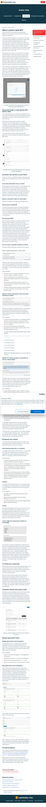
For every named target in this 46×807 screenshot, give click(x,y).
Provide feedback (37, 54)
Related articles (37, 56)
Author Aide (26, 16)
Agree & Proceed (37, 411)
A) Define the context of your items (38, 37)
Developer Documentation (37, 16)
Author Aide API (11, 27)
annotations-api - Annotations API (10, 787)
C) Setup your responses (36, 43)
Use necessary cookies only (22, 411)
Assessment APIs (8, 16)
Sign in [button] (43, 2)
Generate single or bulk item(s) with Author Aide (39, 32)
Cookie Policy (19, 404)
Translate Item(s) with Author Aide (38, 47)
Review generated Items (37, 51)
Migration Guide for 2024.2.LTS (9, 785)
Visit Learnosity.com (38, 800)
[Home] (8, 2)
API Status (24, 800)
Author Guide (18, 800)
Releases (24, 20)
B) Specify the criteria (38, 40)
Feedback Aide (17, 16)
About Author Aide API (7, 781)
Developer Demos (9, 800)
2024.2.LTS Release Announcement (10, 783)
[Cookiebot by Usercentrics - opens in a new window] (40, 394)
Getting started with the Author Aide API (12, 779)
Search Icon (39, 2)
